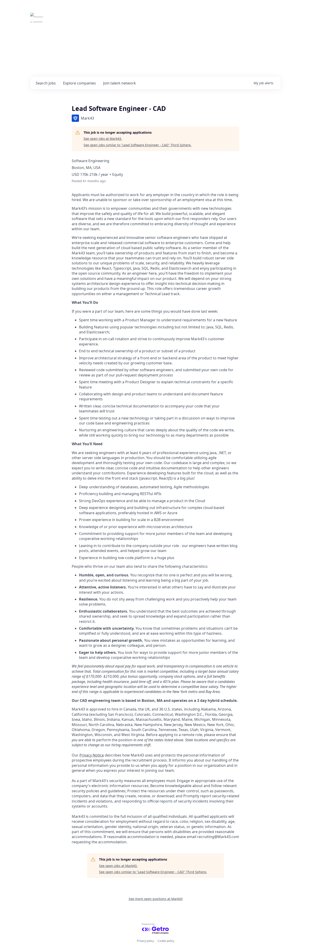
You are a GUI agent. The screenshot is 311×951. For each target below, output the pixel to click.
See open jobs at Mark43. (103, 138)
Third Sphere (65, 19)
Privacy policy (145, 941)
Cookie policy (166, 941)
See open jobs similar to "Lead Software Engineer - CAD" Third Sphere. (137, 145)
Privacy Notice (91, 755)
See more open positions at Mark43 (156, 899)
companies (79, 83)
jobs (46, 83)
